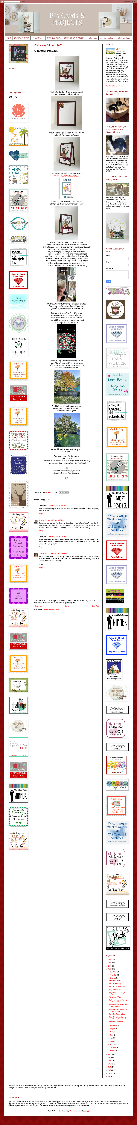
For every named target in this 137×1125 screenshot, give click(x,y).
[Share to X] (64, 492)
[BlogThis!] (62, 492)
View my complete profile (114, 86)
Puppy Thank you (115, 989)
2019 (110, 1064)
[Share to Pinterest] (68, 492)
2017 (109, 1070)
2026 (110, 960)
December (113, 972)
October (112, 978)
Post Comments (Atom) (51, 610)
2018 (109, 1067)
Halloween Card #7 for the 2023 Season (118, 1001)
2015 (109, 1076)
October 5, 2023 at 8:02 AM (57, 506)
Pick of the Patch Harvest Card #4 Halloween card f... (118, 1018)
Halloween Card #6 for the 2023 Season (118, 1006)
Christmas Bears (115, 981)
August (112, 1029)
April (111, 1041)
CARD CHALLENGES (54, 38)
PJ (119, 49)
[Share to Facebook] (66, 492)
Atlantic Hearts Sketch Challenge (66, 176)
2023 (110, 969)
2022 (110, 1055)
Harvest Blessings (115, 984)
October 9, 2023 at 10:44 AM (57, 553)
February (113, 1048)
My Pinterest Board (123, 38)
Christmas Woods (115, 997)
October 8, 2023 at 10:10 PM (57, 537)
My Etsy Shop (92, 38)
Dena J (41, 520)
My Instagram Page (106, 38)
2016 (110, 1073)
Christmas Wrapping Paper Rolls (118, 993)
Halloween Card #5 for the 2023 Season (118, 1010)
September (114, 1026)
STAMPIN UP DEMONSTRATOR (74, 38)
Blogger (87, 1111)
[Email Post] (55, 493)
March (112, 1044)
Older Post (95, 606)
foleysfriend (43, 553)
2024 (110, 966)
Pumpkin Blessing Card (117, 1014)
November (113, 975)
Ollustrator (72, 1111)
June (112, 1035)
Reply (41, 514)
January (113, 1051)
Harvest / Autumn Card (117, 987)
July (111, 1032)
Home (67, 606)
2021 (109, 1058)
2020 (110, 1061)
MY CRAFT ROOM (38, 38)
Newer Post (38, 606)
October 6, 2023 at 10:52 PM (54, 520)
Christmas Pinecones (116, 1022)
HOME (9, 38)
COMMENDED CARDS (21, 38)
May (111, 1038)
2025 (110, 963)
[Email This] (60, 492)
